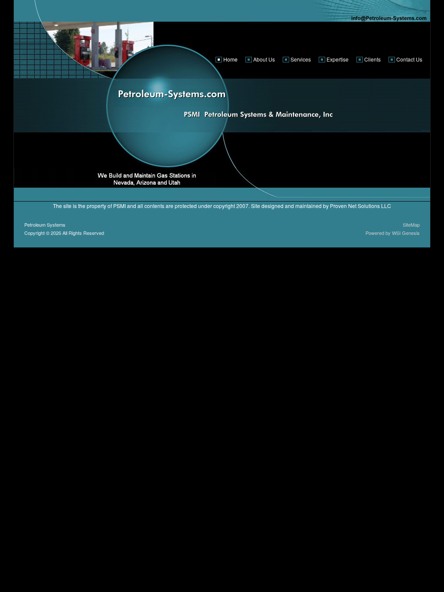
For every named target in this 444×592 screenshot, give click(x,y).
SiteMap (411, 224)
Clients (372, 59)
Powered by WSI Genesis (393, 232)
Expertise (337, 59)
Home (230, 59)
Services (301, 59)
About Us (264, 59)
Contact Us (409, 59)
